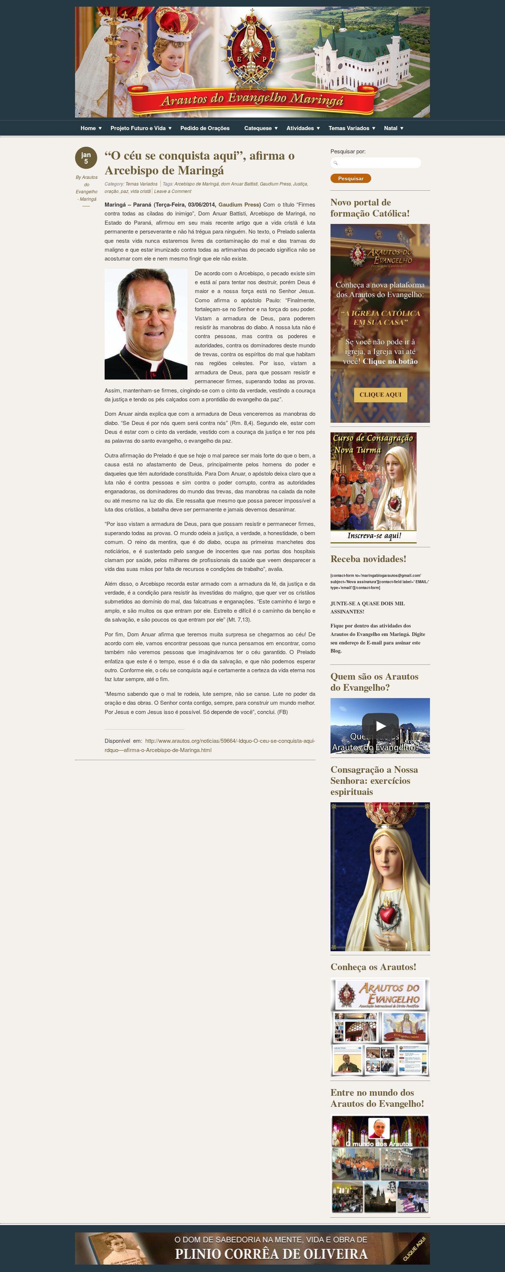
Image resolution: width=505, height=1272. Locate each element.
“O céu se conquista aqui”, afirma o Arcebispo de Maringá (200, 162)
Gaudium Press (275, 183)
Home (85, 128)
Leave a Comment (172, 191)
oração (112, 191)
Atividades (297, 128)
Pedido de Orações (205, 128)
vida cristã (141, 191)
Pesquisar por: (348, 151)
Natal (388, 128)
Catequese (255, 128)
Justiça (300, 183)
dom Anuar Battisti (239, 183)
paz (124, 191)
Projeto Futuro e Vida (135, 128)
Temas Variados (346, 128)
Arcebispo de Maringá (196, 183)
